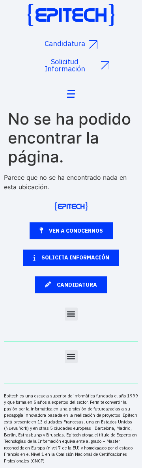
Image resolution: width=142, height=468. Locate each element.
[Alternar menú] (71, 94)
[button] (71, 314)
